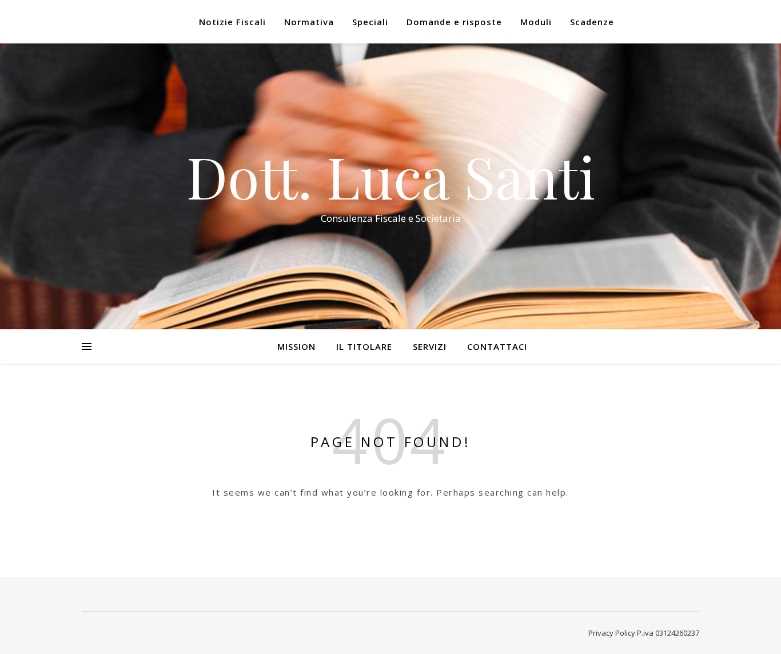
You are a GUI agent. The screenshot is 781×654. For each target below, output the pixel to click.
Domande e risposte (454, 21)
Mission (296, 346)
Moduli (536, 21)
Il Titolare (364, 346)
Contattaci (497, 346)
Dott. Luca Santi (390, 176)
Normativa (309, 21)
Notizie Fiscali (232, 21)
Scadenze (592, 21)
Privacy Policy (611, 633)
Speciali (370, 21)
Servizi (430, 346)
